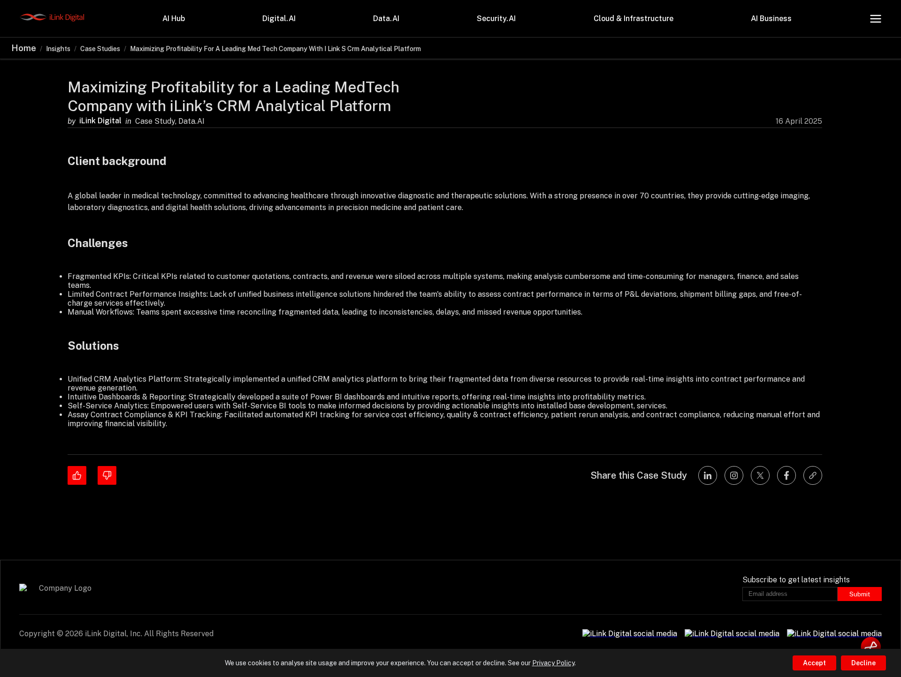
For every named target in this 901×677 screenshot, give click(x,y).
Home (23, 48)
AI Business (771, 18)
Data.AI (386, 18)
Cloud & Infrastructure (633, 18)
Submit (859, 594)
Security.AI (496, 18)
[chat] (870, 647)
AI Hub (173, 18)
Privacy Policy (553, 663)
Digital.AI (279, 18)
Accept (814, 663)
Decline (863, 663)
